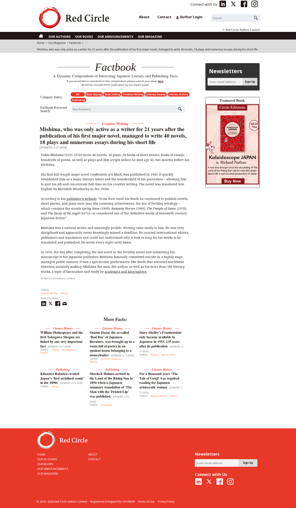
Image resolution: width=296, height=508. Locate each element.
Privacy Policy (166, 501)
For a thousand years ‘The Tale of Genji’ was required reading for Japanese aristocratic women (159, 380)
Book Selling (112, 94)
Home (40, 43)
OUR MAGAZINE (150, 37)
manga (55, 386)
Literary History (178, 94)
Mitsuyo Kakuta (159, 396)
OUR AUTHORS (60, 37)
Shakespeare (68, 349)
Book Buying (94, 94)
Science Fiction (168, 354)
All (78, 94)
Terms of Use (146, 501)
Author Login (191, 17)
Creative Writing (133, 94)
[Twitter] (51, 303)
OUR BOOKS (84, 37)
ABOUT (93, 454)
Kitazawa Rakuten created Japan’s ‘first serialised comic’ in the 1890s (62, 378)
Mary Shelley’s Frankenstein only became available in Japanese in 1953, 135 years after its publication (160, 339)
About (144, 17)
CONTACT (94, 459)
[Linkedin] (44, 303)
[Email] (65, 303)
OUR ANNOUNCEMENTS (115, 37)
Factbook (75, 43)
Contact (164, 17)
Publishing (78, 100)
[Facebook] (58, 303)
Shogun (44, 352)
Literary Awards (156, 94)
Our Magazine (57, 43)
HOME (41, 454)
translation (106, 404)
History (64, 293)
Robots (154, 354)
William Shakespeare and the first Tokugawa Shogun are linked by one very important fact (61, 339)
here (160, 81)
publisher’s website (81, 199)
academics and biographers (125, 272)
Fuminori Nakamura (111, 358)
